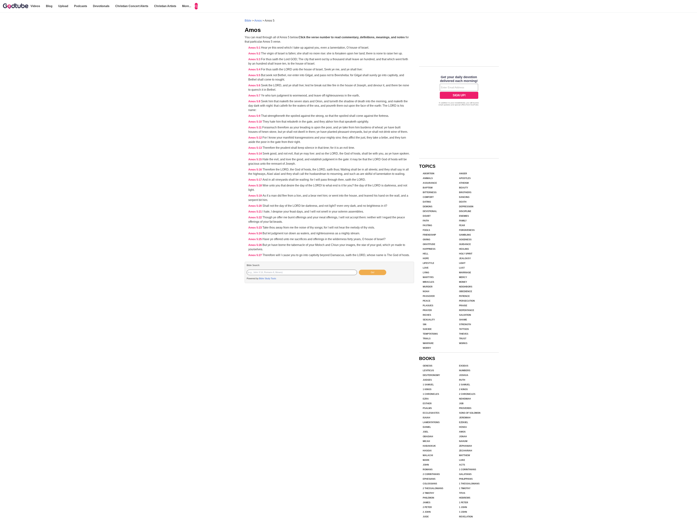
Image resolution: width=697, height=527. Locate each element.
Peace (426, 301)
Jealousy (465, 258)
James (426, 502)
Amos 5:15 (255, 159)
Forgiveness (467, 230)
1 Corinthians (467, 469)
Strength (465, 324)
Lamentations (431, 422)
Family (463, 220)
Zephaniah (465, 446)
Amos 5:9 (254, 115)
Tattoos (464, 329)
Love (426, 268)
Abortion (428, 173)
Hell (425, 253)
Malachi (428, 455)
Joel (425, 432)
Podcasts (80, 6)
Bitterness (430, 192)
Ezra (426, 399)
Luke (462, 460)
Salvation (465, 315)
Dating (427, 202)
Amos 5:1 (254, 47)
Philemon (428, 498)
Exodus (463, 366)
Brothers (465, 192)
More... (186, 6)
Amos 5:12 (255, 137)
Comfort (428, 197)
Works (463, 343)
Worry (427, 348)
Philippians (466, 479)
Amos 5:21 (255, 211)
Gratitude (429, 244)
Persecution (467, 301)
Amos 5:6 (254, 85)
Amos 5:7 (254, 95)
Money (463, 282)
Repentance (466, 310)
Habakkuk (429, 446)
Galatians (465, 474)
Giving (426, 239)
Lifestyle (428, 263)
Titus (462, 493)
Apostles (465, 178)
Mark (426, 460)
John (426, 465)
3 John (463, 512)
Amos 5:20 (255, 205)
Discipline (465, 211)
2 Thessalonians (433, 488)
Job (461, 403)
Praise (463, 305)
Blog (49, 6)
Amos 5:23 (255, 227)
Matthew (464, 455)
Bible (248, 20)
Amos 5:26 (255, 245)
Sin (424, 324)
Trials (427, 338)
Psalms (427, 408)
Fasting (427, 225)
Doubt (427, 216)
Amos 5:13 (255, 147)
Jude (426, 516)
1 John (463, 507)
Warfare (428, 343)
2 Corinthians (431, 474)
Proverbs (465, 408)
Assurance (430, 183)
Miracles (428, 282)
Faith (426, 220)
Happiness (429, 249)
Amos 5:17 (255, 179)
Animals (428, 178)
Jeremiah (464, 417)
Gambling (465, 235)
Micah (426, 441)
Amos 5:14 (255, 153)
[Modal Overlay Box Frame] (459, 91)
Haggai (427, 450)
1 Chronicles (431, 394)
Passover (429, 296)
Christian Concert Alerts (131, 6)
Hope (426, 258)
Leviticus (428, 370)
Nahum (463, 441)
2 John (427, 512)
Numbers (464, 370)
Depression (466, 206)
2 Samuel (464, 384)
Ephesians (429, 479)
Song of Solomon (469, 413)
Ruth (462, 380)
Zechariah (465, 450)
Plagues (428, 305)
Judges (427, 380)
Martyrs (428, 277)
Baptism (428, 187)
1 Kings (427, 389)
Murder (428, 286)
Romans (428, 469)
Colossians (430, 483)
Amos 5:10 (255, 121)
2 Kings (463, 389)
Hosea (463, 427)
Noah (426, 291)
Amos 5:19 (255, 195)
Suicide (427, 329)
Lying (426, 272)
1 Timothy (464, 488)
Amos (258, 20)
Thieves (463, 334)
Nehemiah (465, 399)
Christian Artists (165, 6)
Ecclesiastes (431, 413)
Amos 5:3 (254, 59)
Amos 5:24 (255, 233)
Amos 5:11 (255, 127)
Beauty (463, 187)
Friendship (429, 235)
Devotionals (101, 6)
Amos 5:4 (254, 69)
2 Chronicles (467, 394)
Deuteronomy (431, 375)
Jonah (463, 436)
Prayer (427, 310)
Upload (63, 6)
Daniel (427, 427)
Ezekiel (463, 422)
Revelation (466, 516)
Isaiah (426, 417)
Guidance (465, 244)
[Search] (196, 6)
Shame (463, 319)
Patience (464, 296)
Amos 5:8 (254, 101)
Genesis (427, 366)
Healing (464, 249)
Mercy (463, 277)
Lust (462, 268)
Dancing (464, 197)
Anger (463, 173)
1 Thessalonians (469, 483)
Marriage (465, 272)
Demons (427, 206)
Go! (372, 272)
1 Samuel (428, 384)
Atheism (464, 183)
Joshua (463, 375)
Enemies (464, 216)
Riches (427, 315)
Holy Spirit (465, 253)
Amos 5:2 (254, 53)
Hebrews (464, 498)
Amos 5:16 (255, 169)
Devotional (430, 211)
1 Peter (463, 502)
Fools (426, 230)
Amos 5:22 (255, 217)
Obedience (465, 291)
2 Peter (427, 507)
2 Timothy (428, 493)
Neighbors (465, 286)
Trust (462, 338)
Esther (427, 403)
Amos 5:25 (255, 239)
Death (462, 202)
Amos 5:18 (255, 185)
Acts (462, 465)
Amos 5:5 (254, 75)
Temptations (430, 334)
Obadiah (428, 436)
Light (462, 263)
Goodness (465, 239)
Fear (462, 225)
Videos (35, 6)
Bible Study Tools (267, 278)
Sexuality (429, 319)
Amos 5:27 (255, 255)
